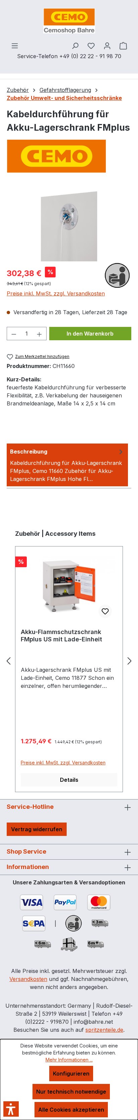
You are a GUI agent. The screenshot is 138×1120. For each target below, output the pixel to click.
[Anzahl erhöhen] (39, 333)
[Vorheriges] (8, 661)
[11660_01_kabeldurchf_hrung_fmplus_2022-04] (69, 223)
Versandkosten (28, 979)
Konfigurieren (71, 1073)
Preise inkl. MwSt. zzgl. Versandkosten (56, 293)
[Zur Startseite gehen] (69, 20)
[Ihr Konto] (107, 45)
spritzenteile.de (104, 1029)
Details (69, 779)
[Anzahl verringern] (14, 333)
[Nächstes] (130, 661)
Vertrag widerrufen (36, 829)
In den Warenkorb (90, 333)
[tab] (67, 465)
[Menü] (15, 45)
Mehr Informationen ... (69, 1060)
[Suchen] (75, 45)
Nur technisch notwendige (71, 1091)
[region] (69, 223)
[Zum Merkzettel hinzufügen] (105, 611)
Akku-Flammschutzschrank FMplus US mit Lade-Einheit (61, 635)
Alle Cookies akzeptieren (71, 1109)
